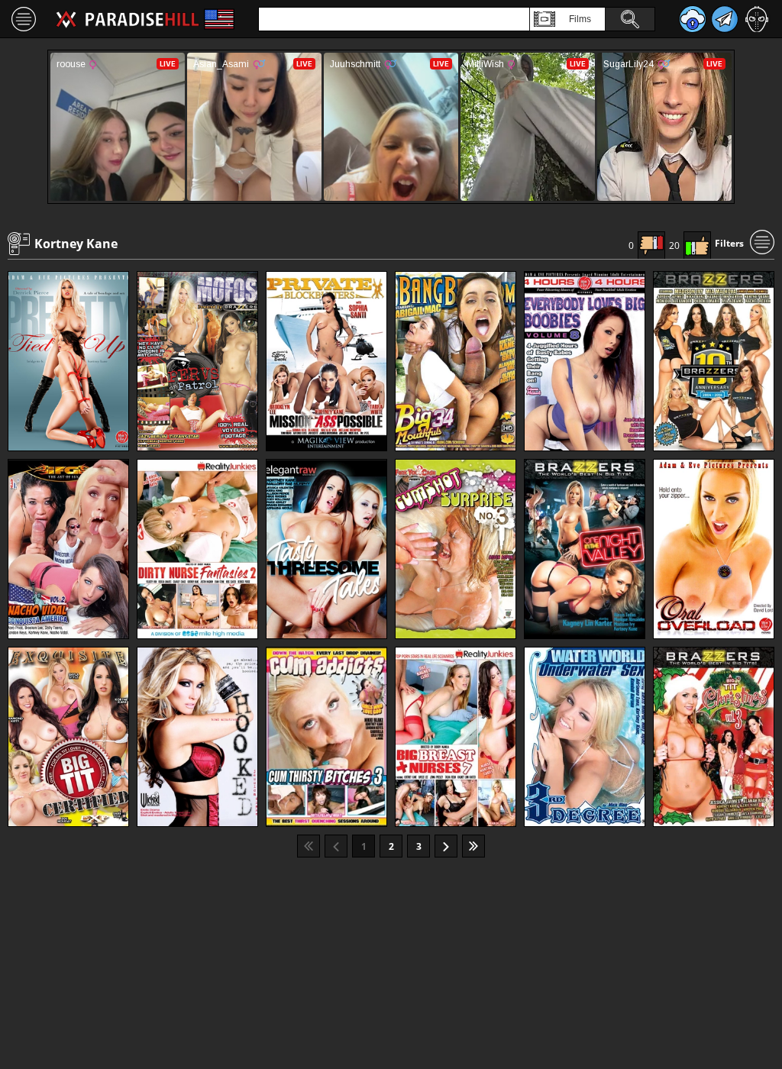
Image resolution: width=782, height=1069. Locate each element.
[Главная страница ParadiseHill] (127, 19)
